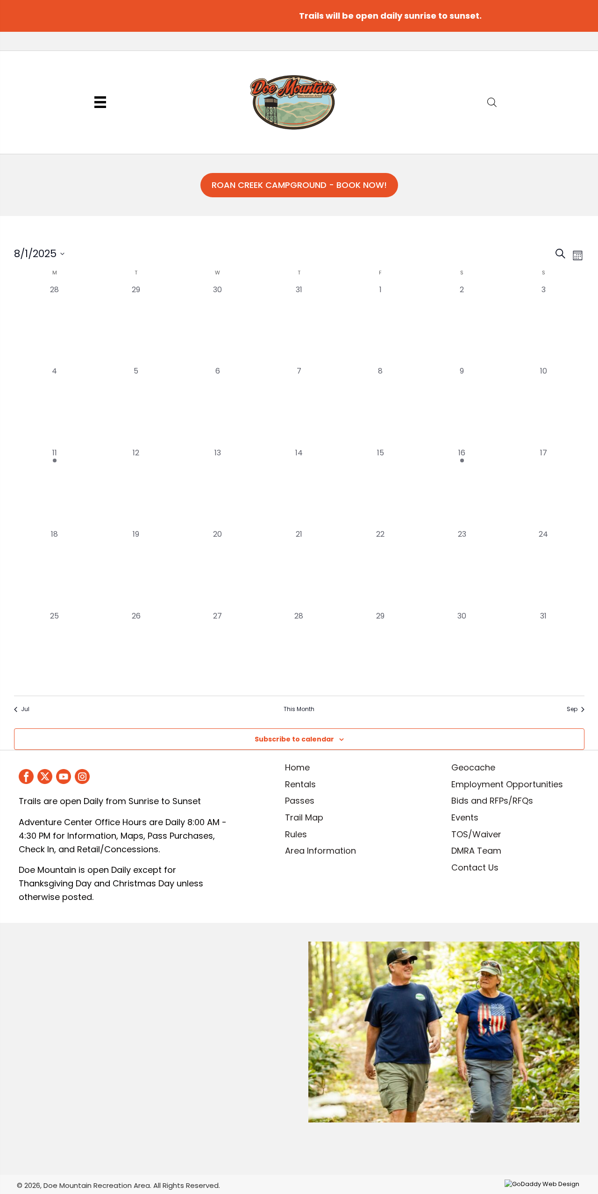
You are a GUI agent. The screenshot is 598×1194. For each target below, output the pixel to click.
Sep (572, 709)
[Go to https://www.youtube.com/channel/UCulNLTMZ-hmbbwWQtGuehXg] (63, 776)
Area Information (320, 850)
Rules (296, 834)
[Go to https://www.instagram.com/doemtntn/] (82, 776)
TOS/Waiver (476, 834)
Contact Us (474, 867)
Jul (25, 709)
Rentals (300, 784)
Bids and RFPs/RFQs (492, 800)
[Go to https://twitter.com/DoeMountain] (44, 776)
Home (297, 767)
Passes (299, 800)
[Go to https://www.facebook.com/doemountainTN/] (26, 776)
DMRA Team (476, 850)
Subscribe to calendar (294, 739)
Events (464, 817)
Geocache (473, 767)
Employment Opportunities (507, 784)
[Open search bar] (492, 101)
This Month (299, 709)
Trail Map (304, 817)
